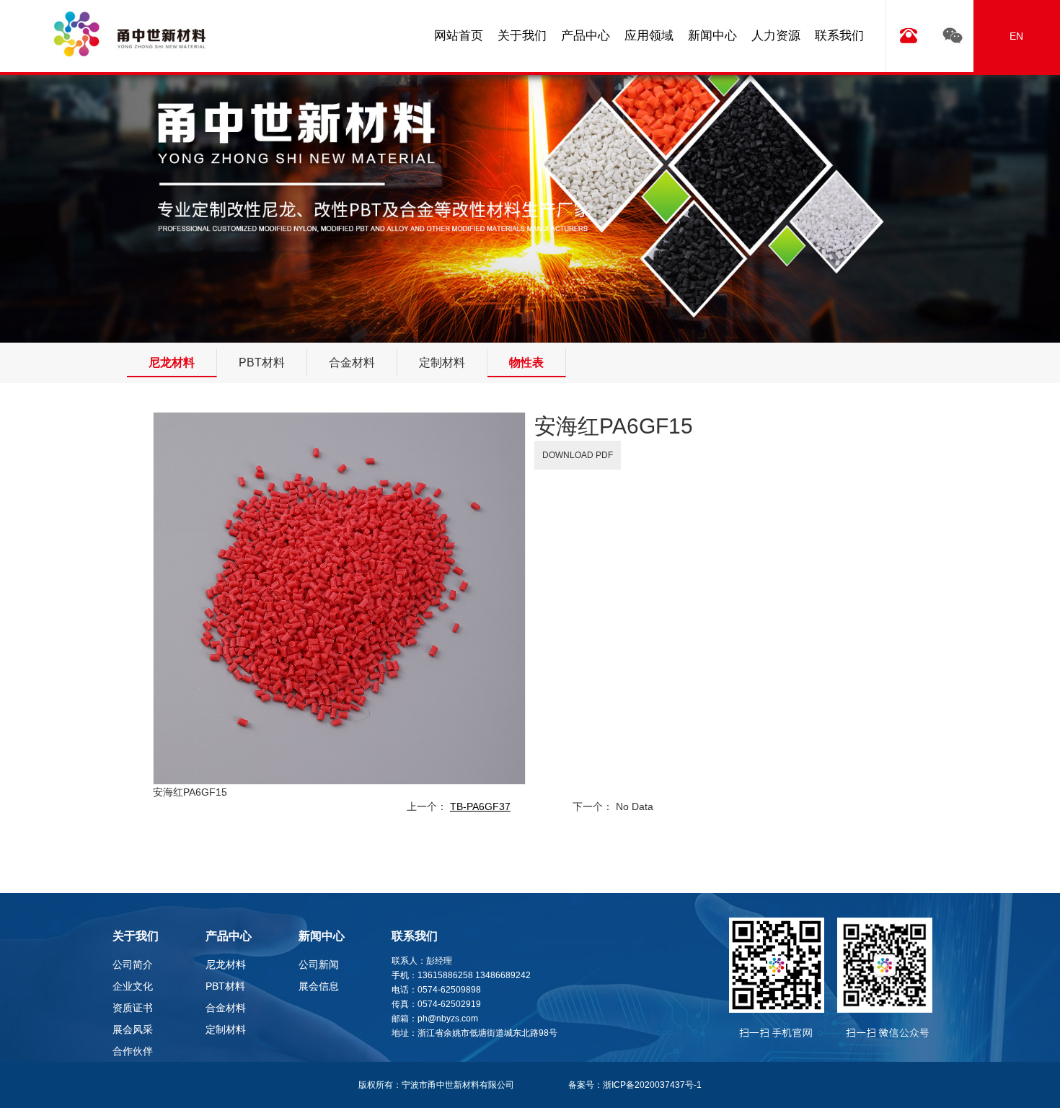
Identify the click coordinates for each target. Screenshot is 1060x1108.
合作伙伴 (132, 1051)
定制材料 (226, 1029)
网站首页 (458, 36)
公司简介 (132, 964)
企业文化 (132, 986)
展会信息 (319, 986)
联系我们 (839, 36)
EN (1016, 36)
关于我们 (522, 36)
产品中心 (585, 36)
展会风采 (132, 1029)
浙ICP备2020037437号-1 (652, 1085)
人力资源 (775, 36)
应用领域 (648, 36)
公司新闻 (319, 964)
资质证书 (132, 1008)
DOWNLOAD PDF (577, 455)
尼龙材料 (226, 964)
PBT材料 (225, 986)
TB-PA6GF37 (480, 806)
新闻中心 (712, 36)
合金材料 (226, 1008)
